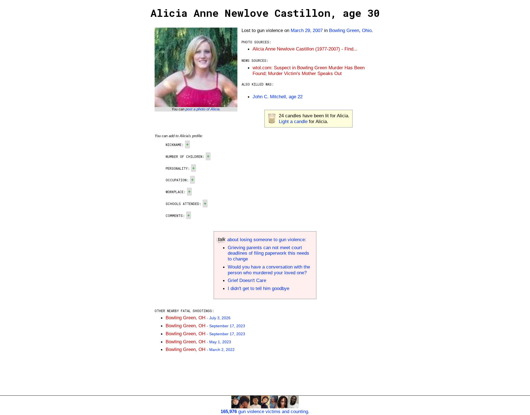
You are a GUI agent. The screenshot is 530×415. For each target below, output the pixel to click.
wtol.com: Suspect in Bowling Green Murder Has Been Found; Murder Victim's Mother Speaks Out (309, 70)
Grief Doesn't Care (247, 280)
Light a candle (293, 121)
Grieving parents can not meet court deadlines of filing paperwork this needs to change (268, 253)
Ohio (367, 30)
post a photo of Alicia (202, 109)
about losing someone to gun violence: (266, 239)
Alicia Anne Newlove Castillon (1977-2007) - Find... (305, 49)
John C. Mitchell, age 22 (278, 96)
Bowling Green (344, 30)
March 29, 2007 (307, 30)
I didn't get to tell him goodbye (258, 288)
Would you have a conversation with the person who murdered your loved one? (269, 269)
